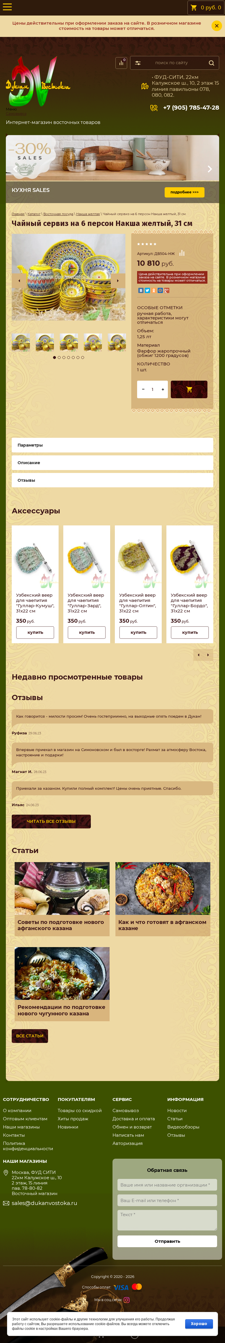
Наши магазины (21, 1127)
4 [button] (68, 357)
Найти (211, 62)
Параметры (30, 445)
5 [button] (73, 357)
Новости (177, 1110)
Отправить (167, 1241)
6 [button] (77, 357)
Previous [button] (19, 280)
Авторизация (127, 1143)
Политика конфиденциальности (28, 1146)
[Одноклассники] (153, 290)
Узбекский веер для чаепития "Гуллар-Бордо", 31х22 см (189, 603)
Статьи (175, 1118)
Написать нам (128, 1135)
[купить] (189, 389)
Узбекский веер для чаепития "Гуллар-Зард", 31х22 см (86, 603)
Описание (29, 462)
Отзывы (176, 1135)
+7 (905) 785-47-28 (191, 107)
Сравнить (182, 253)
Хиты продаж (73, 1118)
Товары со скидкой (80, 1110)
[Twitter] (147, 290)
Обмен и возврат (132, 1127)
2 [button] (59, 357)
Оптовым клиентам (25, 1118)
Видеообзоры (183, 1127)
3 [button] (63, 357)
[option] (68, 277)
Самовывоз (16, 113)
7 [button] (82, 357)
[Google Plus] (166, 290)
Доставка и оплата (133, 1118)
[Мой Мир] (160, 290)
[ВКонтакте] (141, 290)
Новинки (68, 1127)
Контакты (14, 1135)
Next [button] (118, 280)
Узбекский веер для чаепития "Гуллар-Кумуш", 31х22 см (35, 603)
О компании (17, 1110)
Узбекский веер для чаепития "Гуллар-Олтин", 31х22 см (137, 603)
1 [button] (54, 357)
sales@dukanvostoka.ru (44, 1203)
